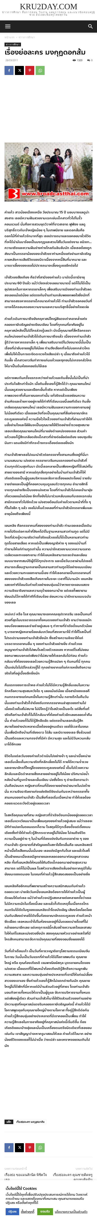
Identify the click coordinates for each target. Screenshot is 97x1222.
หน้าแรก (9, 37)
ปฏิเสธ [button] (12, 1211)
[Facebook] (9, 70)
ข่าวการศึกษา (27, 37)
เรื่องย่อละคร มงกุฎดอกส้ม (30, 1121)
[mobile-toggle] (7, 26)
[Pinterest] (29, 70)
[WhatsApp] (40, 70)
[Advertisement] (48, 109)
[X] (19, 70)
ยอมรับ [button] (45, 1211)
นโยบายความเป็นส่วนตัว (71, 1212)
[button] (90, 26)
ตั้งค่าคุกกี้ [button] (27, 1212)
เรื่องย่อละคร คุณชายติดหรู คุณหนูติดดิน (72, 1177)
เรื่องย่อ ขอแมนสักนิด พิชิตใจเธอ (26, 1177)
